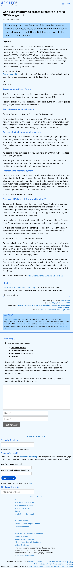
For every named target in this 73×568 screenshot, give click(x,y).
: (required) (15, 470)
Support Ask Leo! (36, 496)
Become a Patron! (21, 521)
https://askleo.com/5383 (61, 303)
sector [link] (32, 212)
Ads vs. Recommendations (25, 539)
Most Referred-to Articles (24, 502)
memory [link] (13, 125)
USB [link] (36, 77)
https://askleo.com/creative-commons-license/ (46, 566)
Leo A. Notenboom (12, 19)
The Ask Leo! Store (22, 527)
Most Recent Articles (23, 508)
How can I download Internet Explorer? (45, 275)
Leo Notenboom (12, 319)
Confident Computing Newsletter (27, 524)
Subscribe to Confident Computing (19, 287)
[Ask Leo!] (10, 3)
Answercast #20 (10, 74)
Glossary (18, 511)
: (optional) (11, 464)
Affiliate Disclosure (22, 545)
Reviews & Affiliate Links (26, 555)
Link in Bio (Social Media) (24, 514)
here (30, 483)
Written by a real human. (37, 436)
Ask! (16, 499)
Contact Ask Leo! (21, 536)
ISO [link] (35, 74)
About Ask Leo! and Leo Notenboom (29, 533)
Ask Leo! (26, 324)
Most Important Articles (24, 505)
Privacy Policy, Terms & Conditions (28, 542)
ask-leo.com (65, 301)
